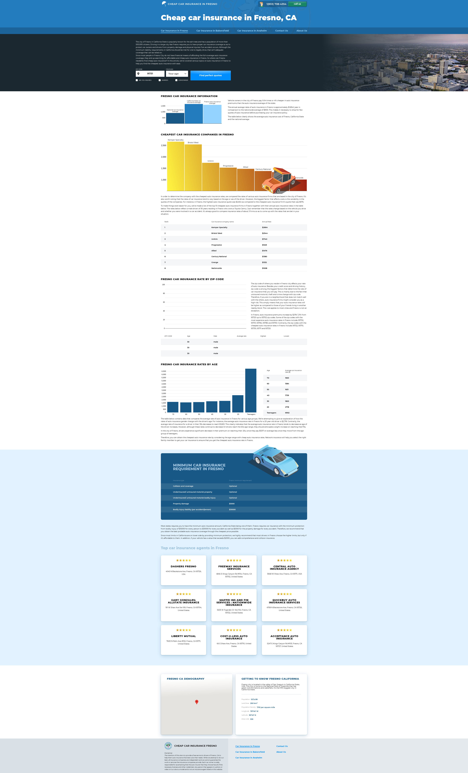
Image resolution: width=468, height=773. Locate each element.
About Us (302, 30)
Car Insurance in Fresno (174, 30)
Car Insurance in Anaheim (252, 30)
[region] (197, 704)
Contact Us (281, 30)
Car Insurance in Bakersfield (212, 30)
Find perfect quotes (210, 75)
